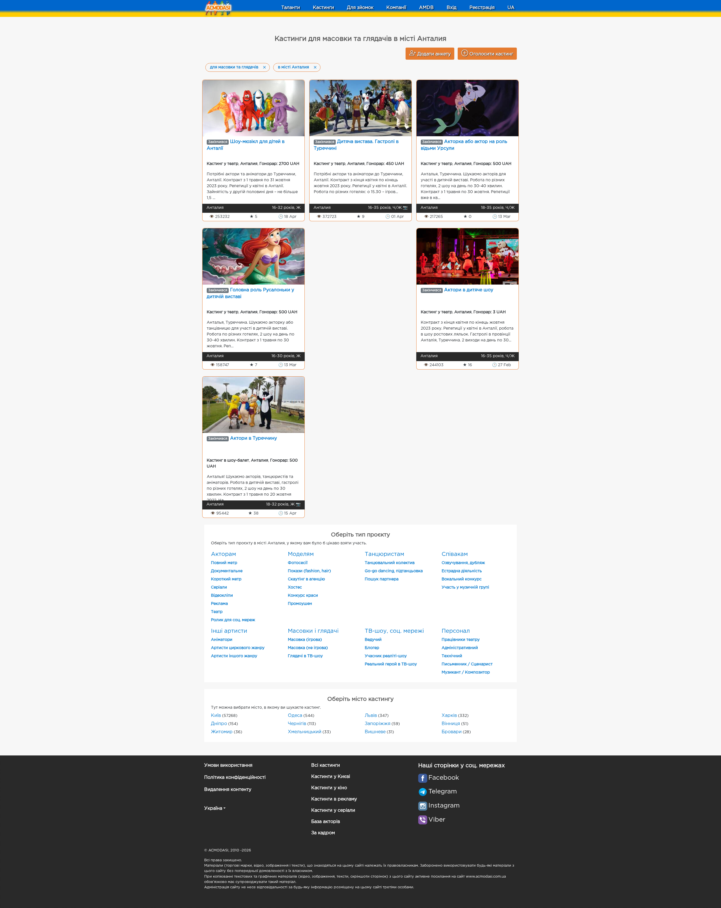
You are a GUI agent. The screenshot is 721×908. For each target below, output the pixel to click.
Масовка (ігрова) (305, 639)
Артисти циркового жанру (237, 648)
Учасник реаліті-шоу (386, 656)
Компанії (396, 8)
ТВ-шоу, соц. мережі (394, 631)
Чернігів (297, 724)
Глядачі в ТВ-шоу (305, 656)
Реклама (219, 603)
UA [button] (511, 8)
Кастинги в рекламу (334, 799)
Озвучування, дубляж (463, 563)
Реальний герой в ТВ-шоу (391, 664)
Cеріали (219, 587)
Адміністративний (460, 648)
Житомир (222, 732)
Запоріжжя (377, 724)
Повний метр (224, 563)
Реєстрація (482, 8)
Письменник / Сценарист (467, 664)
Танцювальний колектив (390, 563)
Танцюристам (384, 554)
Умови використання (228, 765)
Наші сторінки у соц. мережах (461, 765)
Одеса (295, 716)
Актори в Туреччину (253, 438)
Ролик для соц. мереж (233, 620)
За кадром (323, 833)
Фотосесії (298, 563)
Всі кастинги (325, 765)
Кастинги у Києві (330, 777)
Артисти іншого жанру (234, 656)
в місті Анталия (293, 67)
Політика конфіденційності (235, 777)
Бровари (452, 732)
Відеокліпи (222, 595)
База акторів (325, 822)
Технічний (452, 656)
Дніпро (219, 724)
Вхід (452, 8)
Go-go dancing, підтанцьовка (394, 571)
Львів (371, 716)
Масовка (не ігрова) (308, 648)
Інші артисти (229, 631)
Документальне (226, 571)
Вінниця (451, 724)
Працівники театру (461, 639)
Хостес (295, 587)
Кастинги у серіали (333, 810)
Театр (216, 612)
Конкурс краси (303, 595)
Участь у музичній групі (465, 587)
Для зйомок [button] (360, 8)
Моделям (301, 554)
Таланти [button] (290, 8)
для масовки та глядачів (234, 67)
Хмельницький (304, 732)
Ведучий (373, 639)
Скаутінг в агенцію (306, 579)
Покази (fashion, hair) (309, 571)
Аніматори (221, 639)
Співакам (455, 554)
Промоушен (300, 603)
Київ (216, 716)
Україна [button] (213, 808)
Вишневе (375, 732)
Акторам (223, 554)
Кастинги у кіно (329, 788)
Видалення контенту (227, 790)
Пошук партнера (382, 579)
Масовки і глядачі (313, 631)
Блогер (372, 648)
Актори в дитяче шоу (468, 290)
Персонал (456, 631)
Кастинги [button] (323, 8)
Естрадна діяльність (462, 571)
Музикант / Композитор (466, 672)
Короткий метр (226, 579)
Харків (449, 716)
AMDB (426, 8)
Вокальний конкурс (462, 579)
